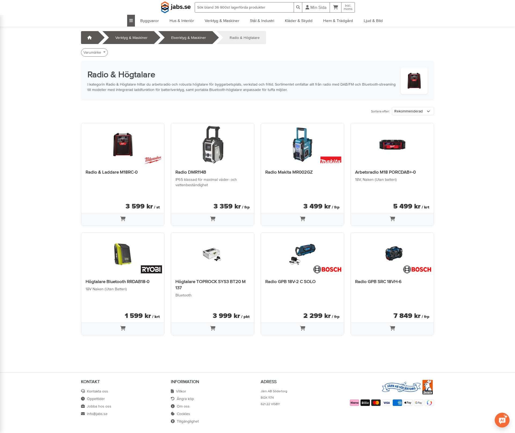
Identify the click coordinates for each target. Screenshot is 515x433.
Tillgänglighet (188, 421)
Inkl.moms (348, 7)
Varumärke (92, 52)
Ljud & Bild (373, 20)
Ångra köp (185, 399)
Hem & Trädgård (338, 20)
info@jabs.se (97, 414)
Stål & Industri (262, 20)
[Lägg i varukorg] (122, 219)
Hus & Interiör (182, 20)
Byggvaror (149, 20)
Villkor (181, 391)
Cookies (183, 414)
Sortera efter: (380, 111)
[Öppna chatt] (502, 420)
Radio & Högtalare (245, 37)
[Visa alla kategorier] (131, 21)
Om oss (183, 406)
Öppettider (96, 399)
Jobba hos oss (99, 406)
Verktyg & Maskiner (222, 20)
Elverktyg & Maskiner (188, 37)
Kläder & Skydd (298, 20)
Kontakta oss (97, 391)
